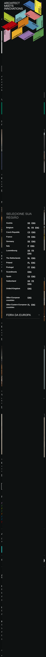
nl (29, 228)
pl (29, 263)
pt (29, 267)
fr (32, 228)
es (29, 276)
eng (33, 223)
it (28, 246)
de (29, 223)
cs (29, 232)
